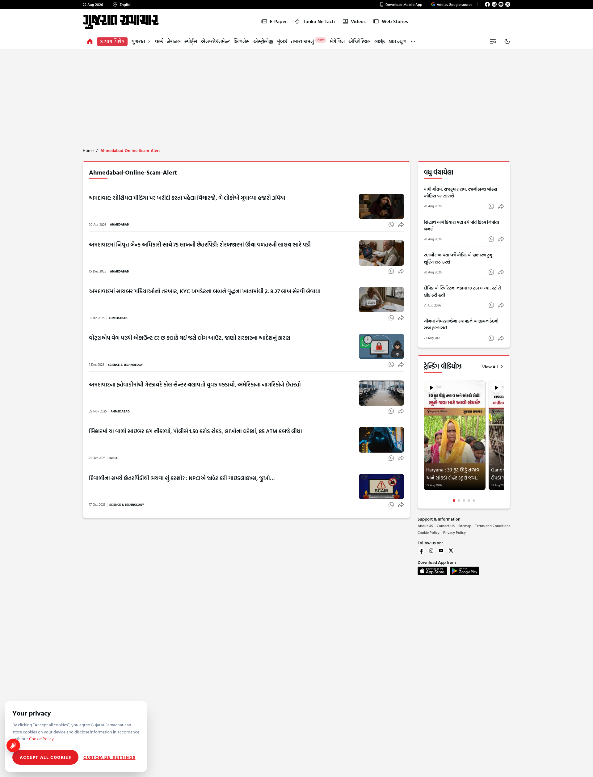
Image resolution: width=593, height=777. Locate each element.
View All (490, 367)
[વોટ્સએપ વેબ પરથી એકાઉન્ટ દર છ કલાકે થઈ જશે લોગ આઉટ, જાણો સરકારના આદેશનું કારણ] (381, 346)
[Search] (493, 41)
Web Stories (395, 21)
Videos (358, 21)
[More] (413, 41)
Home (88, 150)
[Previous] (424, 441)
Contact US (446, 525)
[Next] (503, 441)
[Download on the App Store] (432, 571)
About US (425, 525)
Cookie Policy (428, 532)
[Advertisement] (296, 96)
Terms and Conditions (492, 525)
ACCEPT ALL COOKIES (45, 757)
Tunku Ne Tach (319, 21)
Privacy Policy (454, 532)
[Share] (401, 225)
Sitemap (464, 525)
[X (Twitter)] (507, 4)
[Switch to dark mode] (507, 41)
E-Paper (278, 21)
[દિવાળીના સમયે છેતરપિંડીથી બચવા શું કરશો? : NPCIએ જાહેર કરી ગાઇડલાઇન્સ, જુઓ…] (381, 486)
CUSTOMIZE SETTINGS (109, 757)
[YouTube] (500, 4)
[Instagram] (494, 4)
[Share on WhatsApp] (391, 224)
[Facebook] (487, 4)
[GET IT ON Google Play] (464, 571)
